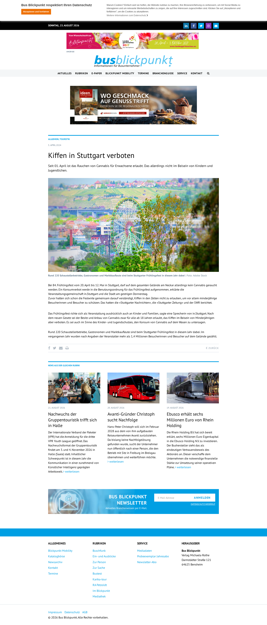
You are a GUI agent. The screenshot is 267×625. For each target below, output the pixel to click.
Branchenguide (163, 73)
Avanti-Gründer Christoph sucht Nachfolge (131, 416)
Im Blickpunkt (101, 591)
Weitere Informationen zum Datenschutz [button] (127, 15)
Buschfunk (99, 550)
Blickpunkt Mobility (120, 73)
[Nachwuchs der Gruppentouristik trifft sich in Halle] (74, 388)
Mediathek (99, 596)
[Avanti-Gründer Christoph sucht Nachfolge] (134, 388)
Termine (143, 73)
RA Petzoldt (100, 585)
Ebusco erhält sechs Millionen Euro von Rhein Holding (190, 419)
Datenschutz (72, 612)
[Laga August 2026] (132, 41)
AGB (84, 612)
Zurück (213, 348)
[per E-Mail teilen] (61, 348)
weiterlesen (71, 471)
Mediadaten (144, 550)
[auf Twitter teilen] (54, 348)
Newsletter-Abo (147, 562)
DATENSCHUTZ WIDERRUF (203, 504)
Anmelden (202, 497)
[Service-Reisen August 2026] (133, 105)
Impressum (55, 612)
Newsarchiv (55, 562)
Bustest (97, 573)
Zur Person (99, 562)
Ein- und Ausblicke (104, 556)
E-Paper (97, 73)
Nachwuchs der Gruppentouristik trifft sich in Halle (72, 419)
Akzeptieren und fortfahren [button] (36, 12)
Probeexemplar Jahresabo (153, 556)
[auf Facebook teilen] (49, 348)
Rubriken (81, 73)
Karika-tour (100, 579)
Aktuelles (65, 73)
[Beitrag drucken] (67, 348)
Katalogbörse (56, 556)
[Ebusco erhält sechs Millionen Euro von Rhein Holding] (193, 388)
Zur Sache (99, 567)
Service (182, 73)
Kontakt (197, 73)
